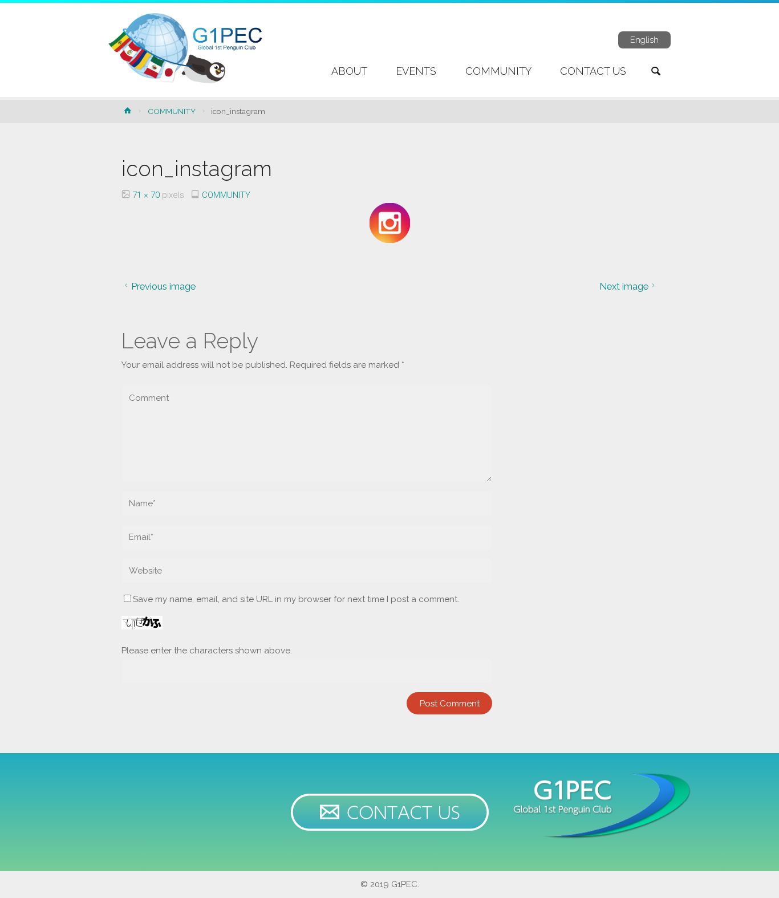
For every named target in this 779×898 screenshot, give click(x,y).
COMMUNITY (172, 111)
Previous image (163, 286)
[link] (656, 72)
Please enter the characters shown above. (206, 650)
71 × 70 (147, 195)
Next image (623, 286)
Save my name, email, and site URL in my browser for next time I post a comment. (296, 599)
